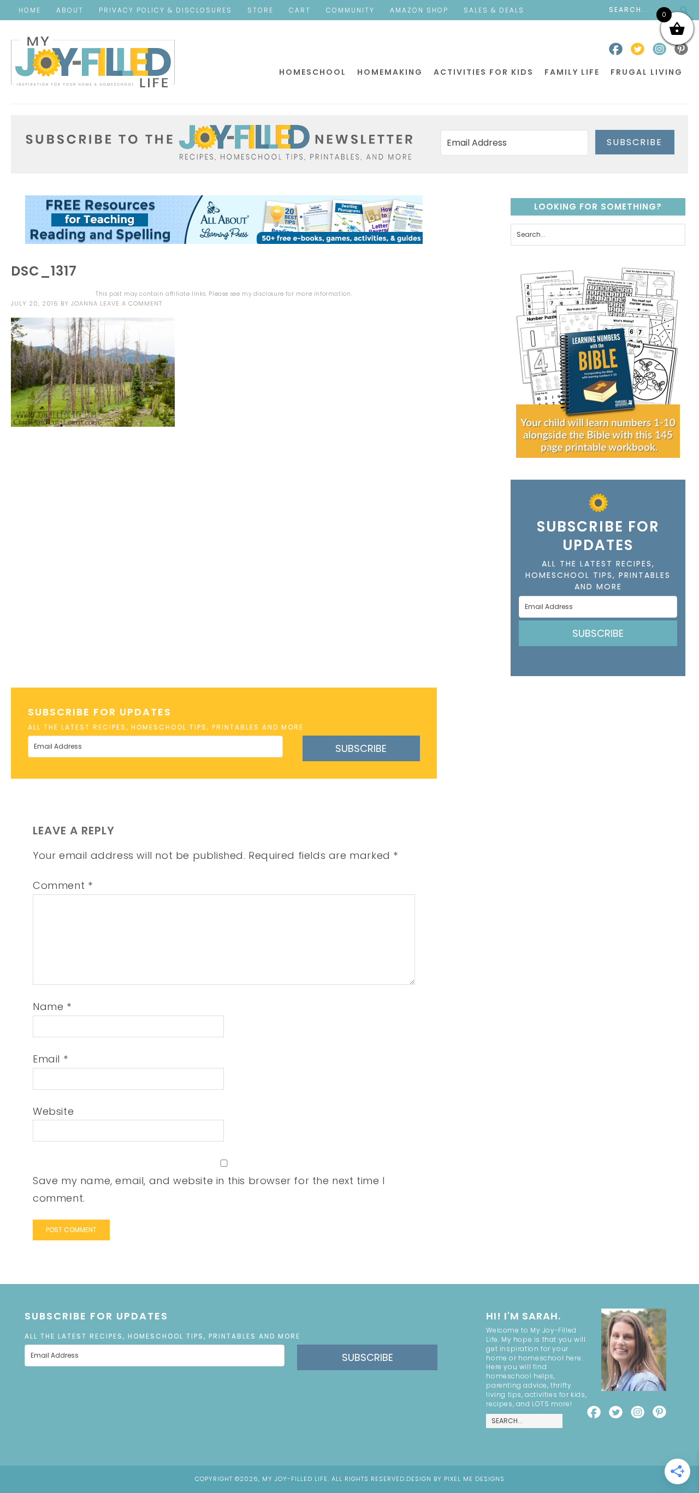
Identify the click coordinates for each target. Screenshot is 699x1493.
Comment (62, 885)
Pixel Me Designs (474, 1478)
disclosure (268, 294)
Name (52, 1006)
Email (50, 1059)
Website (53, 1111)
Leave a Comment (131, 303)
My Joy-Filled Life (93, 62)
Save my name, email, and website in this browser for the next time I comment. (209, 1189)
